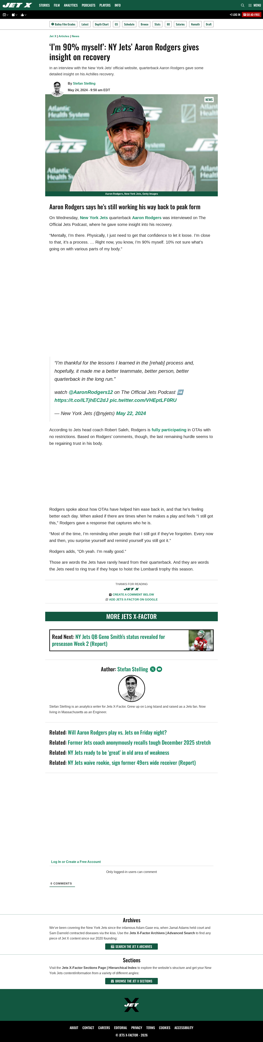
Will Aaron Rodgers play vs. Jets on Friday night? (117, 732)
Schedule (129, 24)
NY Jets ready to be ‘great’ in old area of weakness (118, 752)
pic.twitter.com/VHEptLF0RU (143, 400)
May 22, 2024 (131, 413)
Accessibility (183, 1027)
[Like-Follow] (23, 14)
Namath (195, 24)
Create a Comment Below (133, 594)
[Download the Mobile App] (5, 14)
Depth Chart (102, 24)
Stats (157, 24)
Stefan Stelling (84, 83)
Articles (64, 36)
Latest (85, 24)
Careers (104, 1027)
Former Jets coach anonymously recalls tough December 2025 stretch (139, 742)
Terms (150, 1027)
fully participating (169, 430)
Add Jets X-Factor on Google (133, 599)
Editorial (120, 1027)
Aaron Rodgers (146, 217)
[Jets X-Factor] (18, 5)
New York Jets (94, 217)
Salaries (180, 24)
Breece (144, 24)
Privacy (136, 1027)
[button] (254, 5)
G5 (116, 24)
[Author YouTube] (159, 669)
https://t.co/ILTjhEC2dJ (81, 400)
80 (168, 24)
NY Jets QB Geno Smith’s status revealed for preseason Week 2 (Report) (108, 640)
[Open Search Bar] (242, 5)
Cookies (164, 1027)
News (75, 36)
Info (118, 5)
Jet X (52, 36)
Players (105, 5)
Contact (88, 1027)
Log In (236, 14)
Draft (209, 24)
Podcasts (88, 5)
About (74, 1027)
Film (57, 5)
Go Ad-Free (253, 14)
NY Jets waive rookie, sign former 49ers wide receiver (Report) (132, 762)
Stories (44, 5)
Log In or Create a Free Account (75, 862)
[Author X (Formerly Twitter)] (153, 669)
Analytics (71, 5)
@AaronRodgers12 (91, 392)
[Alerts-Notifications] (14, 14)
